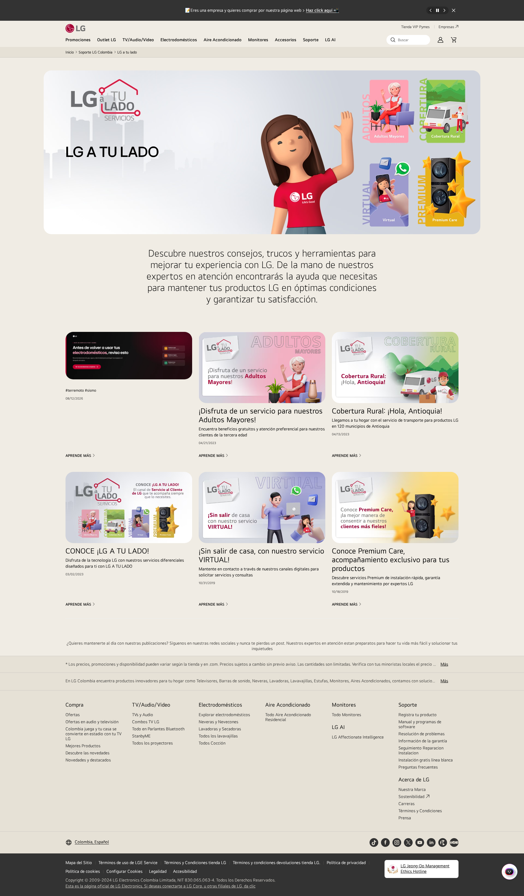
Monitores (258, 39)
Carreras (406, 803)
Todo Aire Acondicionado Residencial (288, 717)
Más (444, 664)
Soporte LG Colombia (95, 52)
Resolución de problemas (421, 733)
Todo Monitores (346, 714)
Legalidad (157, 871)
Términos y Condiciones (420, 810)
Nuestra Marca (412, 789)
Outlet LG (106, 39)
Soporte (310, 39)
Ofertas (73, 714)
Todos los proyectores (152, 743)
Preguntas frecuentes (418, 767)
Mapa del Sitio (79, 862)
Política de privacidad (346, 862)
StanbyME (141, 736)
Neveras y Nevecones (218, 721)
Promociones (78, 39)
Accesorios (285, 39)
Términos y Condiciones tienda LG (195, 862)
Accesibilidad (185, 871)
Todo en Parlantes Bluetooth (158, 728)
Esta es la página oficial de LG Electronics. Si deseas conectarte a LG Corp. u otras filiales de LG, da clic (160, 886)
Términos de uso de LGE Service (128, 862)
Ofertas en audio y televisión (92, 721)
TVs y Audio (142, 714)
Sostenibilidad (411, 796)
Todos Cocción (212, 743)
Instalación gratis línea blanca (425, 760)
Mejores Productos (83, 745)
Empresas (446, 27)
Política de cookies (83, 871)
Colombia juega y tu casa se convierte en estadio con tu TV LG (93, 733)
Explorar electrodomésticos (224, 714)
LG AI (330, 39)
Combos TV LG (145, 721)
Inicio (70, 52)
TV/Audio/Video (138, 39)
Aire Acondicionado (223, 39)
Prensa (404, 817)
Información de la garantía (422, 740)
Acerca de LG (413, 779)
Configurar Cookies (124, 871)
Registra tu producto (417, 714)
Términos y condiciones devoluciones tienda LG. (276, 862)
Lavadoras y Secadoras (220, 728)
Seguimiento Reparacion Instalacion (420, 750)
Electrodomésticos (178, 39)
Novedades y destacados (88, 760)
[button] (408, 40)
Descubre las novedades (87, 752)
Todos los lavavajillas (218, 736)
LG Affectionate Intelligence (358, 737)
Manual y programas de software (419, 724)
